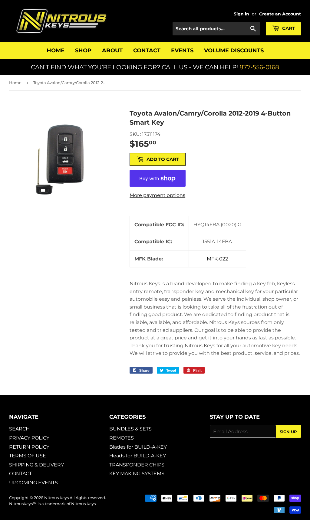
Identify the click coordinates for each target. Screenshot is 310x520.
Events (182, 50)
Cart (288, 28)
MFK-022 (217, 259)
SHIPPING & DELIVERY (36, 465)
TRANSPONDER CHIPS (136, 465)
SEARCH (19, 429)
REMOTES (121, 438)
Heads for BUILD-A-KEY (137, 456)
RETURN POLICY (29, 447)
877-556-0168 (259, 67)
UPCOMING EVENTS (33, 483)
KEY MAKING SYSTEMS (136, 473)
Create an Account (280, 13)
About (112, 50)
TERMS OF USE (27, 456)
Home (55, 50)
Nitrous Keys (56, 497)
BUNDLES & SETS (130, 429)
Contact (146, 50)
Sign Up (288, 431)
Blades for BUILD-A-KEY (138, 447)
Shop (83, 50)
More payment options (157, 195)
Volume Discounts (234, 50)
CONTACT (20, 473)
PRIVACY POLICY (29, 438)
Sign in (241, 13)
